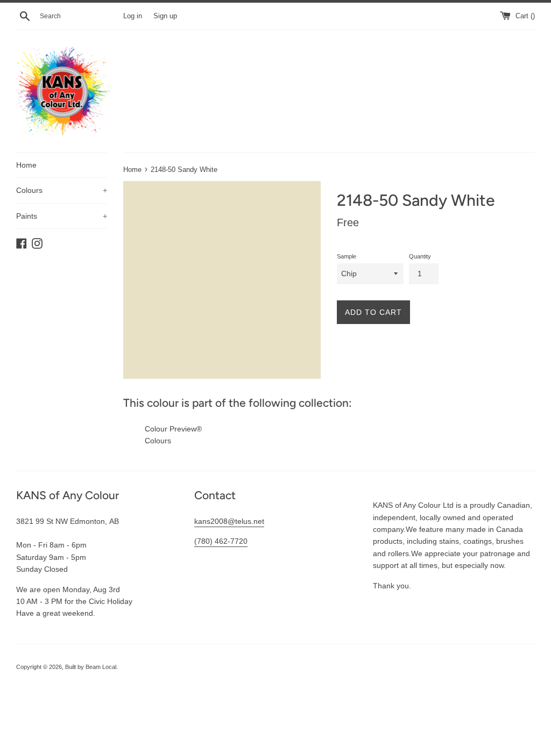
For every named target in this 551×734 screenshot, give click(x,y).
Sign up (165, 16)
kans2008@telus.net (229, 521)
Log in (132, 16)
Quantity (420, 256)
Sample (346, 256)
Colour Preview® (173, 428)
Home (26, 165)
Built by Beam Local (90, 667)
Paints (61, 216)
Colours (61, 190)
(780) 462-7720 (221, 541)
